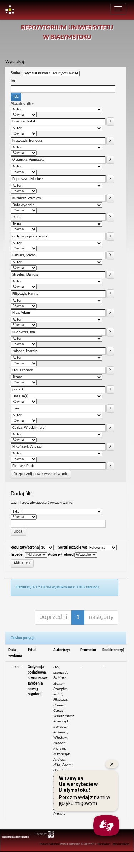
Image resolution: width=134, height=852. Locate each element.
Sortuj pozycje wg (72, 548)
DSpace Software (50, 844)
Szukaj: (16, 73)
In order (17, 555)
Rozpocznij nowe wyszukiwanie (41, 474)
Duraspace (104, 844)
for (13, 81)
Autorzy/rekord (61, 555)
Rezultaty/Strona (25, 548)
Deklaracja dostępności (15, 837)
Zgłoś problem (121, 844)
